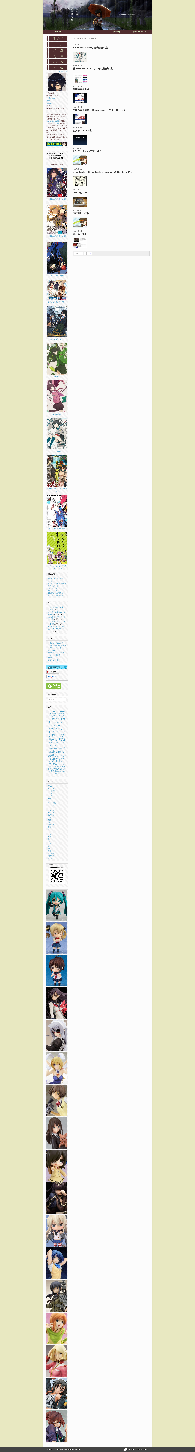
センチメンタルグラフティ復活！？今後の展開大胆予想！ (57, 629)
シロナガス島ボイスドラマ (57, 302)
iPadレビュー (80, 192)
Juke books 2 (56, 414)
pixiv (78, 32)
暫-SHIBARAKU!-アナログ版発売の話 (93, 68)
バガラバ (50, 743)
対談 (49, 829)
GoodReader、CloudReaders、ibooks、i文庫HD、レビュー (104, 172)
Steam (54, 714)
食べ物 (50, 858)
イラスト (51, 788)
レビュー (59, 745)
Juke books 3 (56, 376)
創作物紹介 (117, 32)
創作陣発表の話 (81, 89)
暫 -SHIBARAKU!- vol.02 (57, 528)
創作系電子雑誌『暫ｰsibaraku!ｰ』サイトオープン (99, 110)
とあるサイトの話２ (84, 130)
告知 (49, 827)
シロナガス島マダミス (57, 339)
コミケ (50, 795)
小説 (53, 761)
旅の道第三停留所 (62, 1449)
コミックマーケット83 (58, 732)
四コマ (55, 759)
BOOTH (49, 103)
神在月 (50, 657)
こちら (57, 123)
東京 (50, 766)
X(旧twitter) (97, 32)
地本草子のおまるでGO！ (56, 652)
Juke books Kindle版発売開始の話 (90, 47)
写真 (49, 817)
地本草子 (61, 759)
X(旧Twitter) (51, 98)
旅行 (51, 764)
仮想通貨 (51, 815)
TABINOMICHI (57, 32)
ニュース (51, 798)
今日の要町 (52, 650)
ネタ (49, 800)
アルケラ (56, 719)
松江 (53, 766)
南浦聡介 (57, 756)
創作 (49, 820)
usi (57, 713)
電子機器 (51, 856)
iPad (63, 712)
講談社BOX (56, 769)
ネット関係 (52, 803)
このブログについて (139, 32)
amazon (52, 712)
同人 (49, 822)
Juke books (57, 451)
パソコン (51, 807)
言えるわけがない (54, 660)
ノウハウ (51, 805)
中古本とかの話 (81, 213)
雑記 (49, 851)
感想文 (57, 761)
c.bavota (146, 1449)
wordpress (62, 714)
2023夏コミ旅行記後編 (55, 593)
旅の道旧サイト (63, 71)
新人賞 (63, 761)
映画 (49, 841)
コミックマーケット (57, 728)
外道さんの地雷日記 (54, 655)
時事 (49, 844)
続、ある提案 (80, 234)
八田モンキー (57, 748)
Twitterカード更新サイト (56, 643)
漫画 (57, 766)
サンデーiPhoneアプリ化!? (87, 151)
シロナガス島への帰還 (57, 276)
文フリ (50, 834)
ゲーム (59, 725)
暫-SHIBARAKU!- (59, 764)
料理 (49, 836)
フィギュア (58, 743)
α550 (50, 716)
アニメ (50, 786)
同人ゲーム (52, 824)
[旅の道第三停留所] (97, 15)
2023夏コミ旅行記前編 (55, 595)
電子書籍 (54, 771)
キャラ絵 (53, 725)
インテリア (52, 791)
